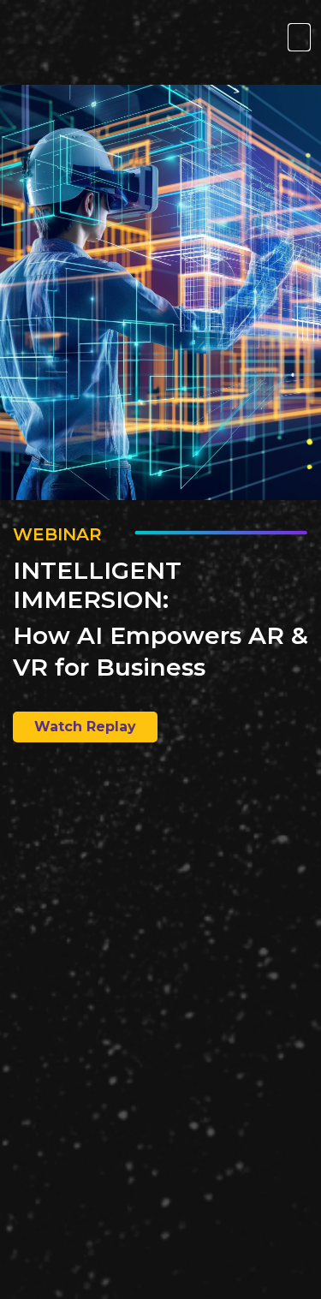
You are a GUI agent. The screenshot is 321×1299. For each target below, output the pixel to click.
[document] (160, 649)
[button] (299, 37)
